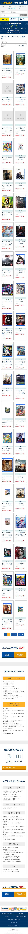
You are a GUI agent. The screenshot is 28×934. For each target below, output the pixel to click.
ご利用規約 (7, 916)
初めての (7, 654)
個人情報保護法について (7, 913)
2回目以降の (20, 654)
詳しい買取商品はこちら (9, 767)
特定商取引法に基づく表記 (14, 919)
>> (22, 634)
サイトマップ (14, 922)
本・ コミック (25, 19)
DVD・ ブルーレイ (15, 19)
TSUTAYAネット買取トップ (14, 925)
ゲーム (5, 19)
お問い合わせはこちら (14, 8)
